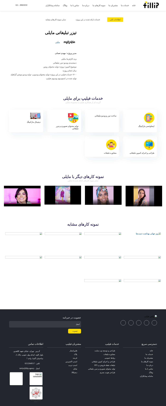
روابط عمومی (110, 358)
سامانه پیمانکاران (53, 5)
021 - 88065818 (21, 5)
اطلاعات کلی (115, 20)
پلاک (75, 354)
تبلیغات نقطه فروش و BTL (104, 365)
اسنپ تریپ (72, 365)
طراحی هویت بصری (107, 373)
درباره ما (85, 5)
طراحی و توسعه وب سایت (105, 351)
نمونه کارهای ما (99, 5)
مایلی (57, 42)
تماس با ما (74, 5)
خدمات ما (125, 5)
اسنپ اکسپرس (71, 362)
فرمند (75, 358)
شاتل (75, 369)
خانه (134, 5)
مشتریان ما (113, 5)
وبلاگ (65, 5)
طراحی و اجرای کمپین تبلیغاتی (103, 362)
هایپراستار (73, 351)
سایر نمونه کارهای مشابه (56, 20)
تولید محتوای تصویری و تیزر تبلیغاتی (101, 369)
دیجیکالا (74, 373)
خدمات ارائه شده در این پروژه (88, 20)
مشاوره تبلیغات (109, 354)
